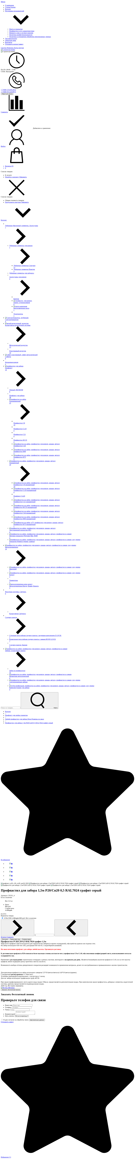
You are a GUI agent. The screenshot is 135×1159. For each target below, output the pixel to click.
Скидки (4, 48)
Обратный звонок (7, 94)
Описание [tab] (5, 939)
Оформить (23, 177)
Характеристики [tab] (15, 939)
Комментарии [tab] (26, 939)
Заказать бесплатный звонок (11, 990)
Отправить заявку (7, 1022)
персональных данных (37, 1020)
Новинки (10, 48)
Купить (4, 937)
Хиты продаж (19, 48)
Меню (3, 2)
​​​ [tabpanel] (67, 962)
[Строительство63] (8, 50)
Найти (55, 708)
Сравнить (10, 937)
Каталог (4, 220)
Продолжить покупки (13, 202)
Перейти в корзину (12, 177)
